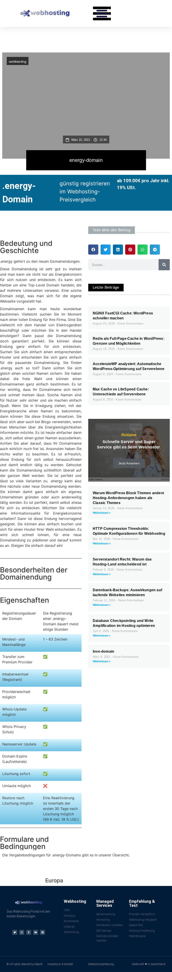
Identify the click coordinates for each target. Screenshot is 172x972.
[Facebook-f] (28, 932)
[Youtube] (35, 932)
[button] (102, 13)
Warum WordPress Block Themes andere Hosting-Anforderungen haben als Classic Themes (128, 498)
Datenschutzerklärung (101, 964)
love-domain (103, 651)
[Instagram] (21, 932)
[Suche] (164, 264)
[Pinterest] (42, 932)
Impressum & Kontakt (60, 964)
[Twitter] (14, 932)
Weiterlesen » (102, 512)
